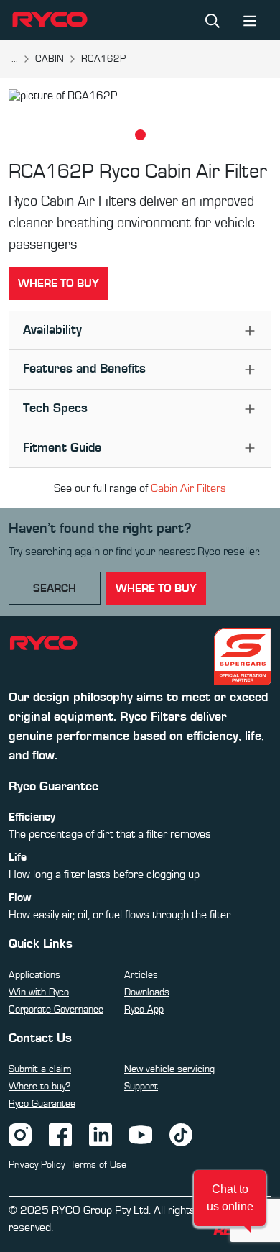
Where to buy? (39, 1087)
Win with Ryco (39, 992)
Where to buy (58, 283)
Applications (34, 975)
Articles (141, 975)
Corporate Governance (56, 1010)
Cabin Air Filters (188, 488)
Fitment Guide (62, 448)
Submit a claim (40, 1069)
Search (54, 588)
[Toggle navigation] (250, 20)
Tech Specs (55, 408)
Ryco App (144, 1010)
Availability (52, 330)
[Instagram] (20, 1134)
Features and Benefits (84, 368)
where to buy (156, 588)
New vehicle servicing (169, 1069)
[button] (230, 1198)
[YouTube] (140, 1134)
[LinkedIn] (100, 1134)
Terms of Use (98, 1165)
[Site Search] (212, 20)
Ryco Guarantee (42, 1104)
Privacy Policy (37, 1165)
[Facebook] (60, 1134)
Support (141, 1087)
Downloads (146, 992)
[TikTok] (180, 1134)
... (14, 59)
